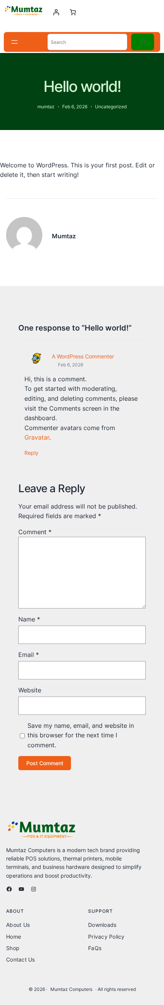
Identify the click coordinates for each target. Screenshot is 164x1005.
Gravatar (36, 437)
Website (29, 690)
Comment (34, 532)
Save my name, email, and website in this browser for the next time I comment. (80, 735)
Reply (31, 453)
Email (28, 654)
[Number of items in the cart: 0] (72, 12)
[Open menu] (14, 42)
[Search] (142, 42)
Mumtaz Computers (71, 989)
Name (29, 619)
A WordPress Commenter (83, 356)
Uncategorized (111, 106)
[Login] (56, 12)
